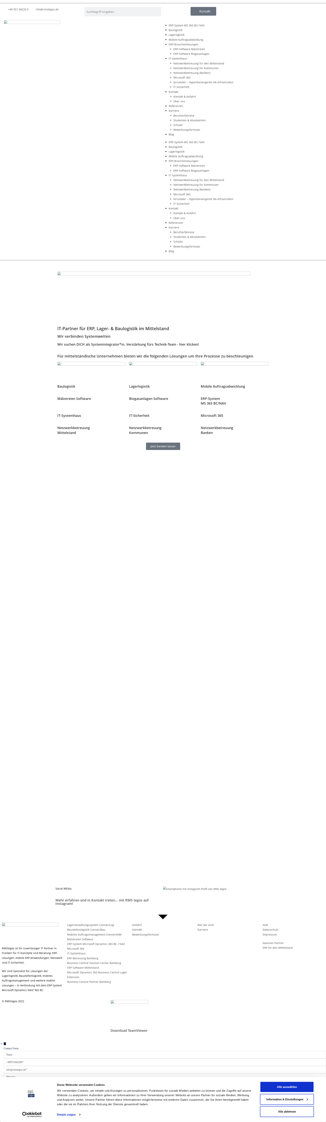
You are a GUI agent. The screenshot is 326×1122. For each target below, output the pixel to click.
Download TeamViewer (129, 1030)
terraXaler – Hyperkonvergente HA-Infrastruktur (203, 82)
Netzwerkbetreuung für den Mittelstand (198, 63)
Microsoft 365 (182, 77)
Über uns (179, 101)
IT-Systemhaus (178, 58)
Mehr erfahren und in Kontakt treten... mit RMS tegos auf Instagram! (102, 902)
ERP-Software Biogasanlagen (191, 54)
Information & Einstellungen (284, 1099)
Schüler (178, 125)
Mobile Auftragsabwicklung (186, 39)
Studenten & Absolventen (189, 120)
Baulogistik (175, 30)
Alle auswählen (287, 1086)
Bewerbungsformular (186, 129)
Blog (171, 134)
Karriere (174, 110)
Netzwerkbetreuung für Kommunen (196, 68)
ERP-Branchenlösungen (183, 44)
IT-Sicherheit (181, 87)
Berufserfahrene (183, 115)
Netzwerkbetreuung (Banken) (191, 73)
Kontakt (173, 92)
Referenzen (176, 106)
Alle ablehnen (287, 1111)
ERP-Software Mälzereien (189, 49)
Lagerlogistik (177, 35)
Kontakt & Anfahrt (184, 96)
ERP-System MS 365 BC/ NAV (187, 25)
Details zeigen (66, 1114)
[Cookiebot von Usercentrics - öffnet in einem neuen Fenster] (31, 1114)
